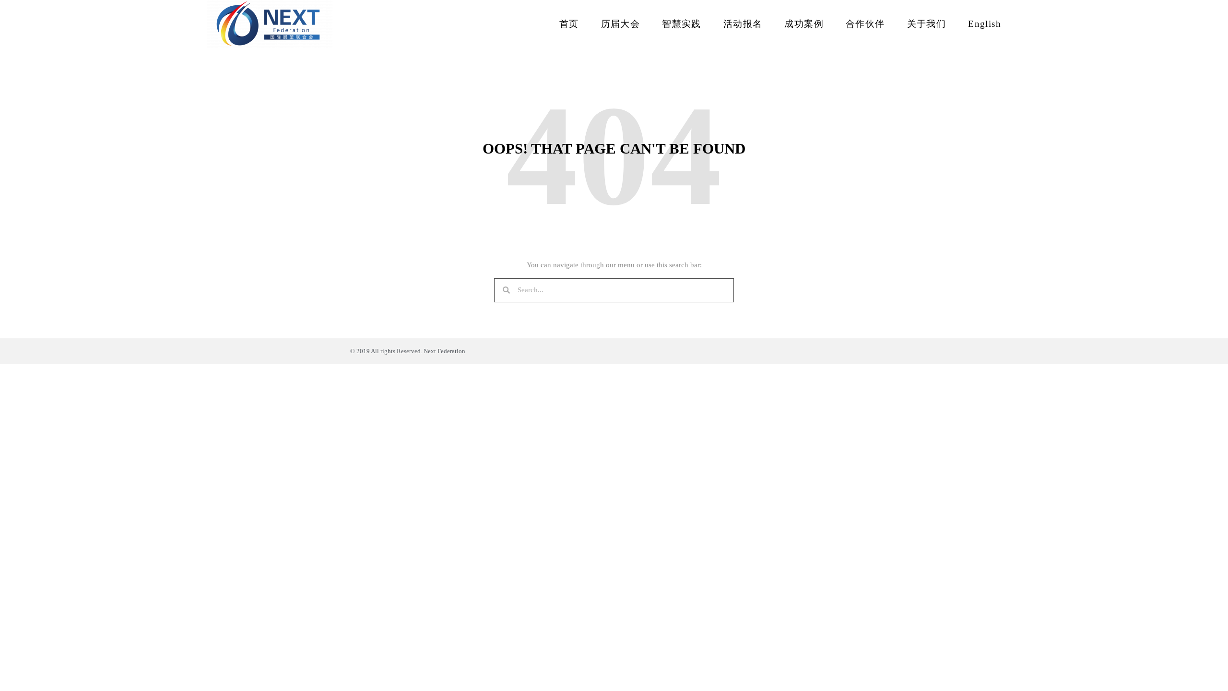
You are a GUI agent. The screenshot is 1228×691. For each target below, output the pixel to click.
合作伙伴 (865, 24)
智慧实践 (681, 24)
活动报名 (743, 24)
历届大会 (620, 24)
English (984, 24)
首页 (569, 24)
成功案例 (804, 24)
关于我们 (926, 24)
